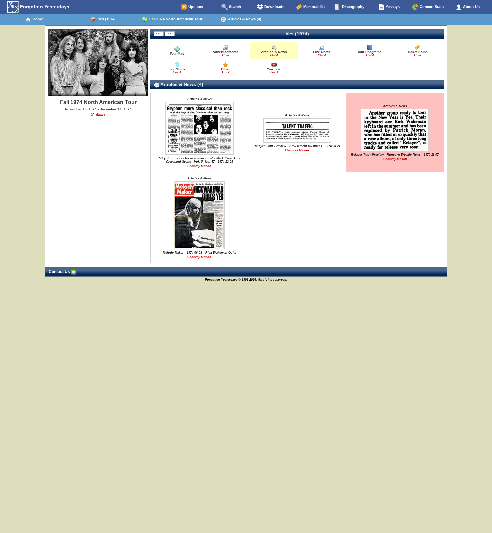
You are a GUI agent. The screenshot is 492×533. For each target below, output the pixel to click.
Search (234, 7)
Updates (195, 7)
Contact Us (60, 271)
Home (37, 19)
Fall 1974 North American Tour (174, 19)
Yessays (392, 7)
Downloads (273, 7)
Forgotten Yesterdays (44, 6)
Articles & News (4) (243, 19)
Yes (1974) (106, 19)
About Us (471, 7)
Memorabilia (313, 7)
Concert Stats (431, 7)
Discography (352, 7)
